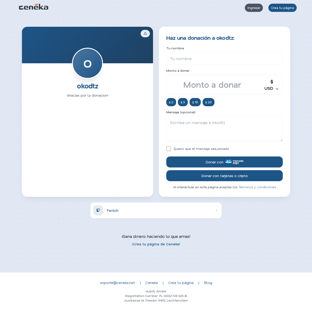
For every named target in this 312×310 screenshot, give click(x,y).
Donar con (214, 161)
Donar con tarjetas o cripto (224, 175)
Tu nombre (175, 48)
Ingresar (254, 7)
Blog (208, 282)
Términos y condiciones (257, 187)
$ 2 (171, 102)
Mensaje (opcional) (181, 112)
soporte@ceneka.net (117, 282)
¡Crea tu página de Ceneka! (156, 243)
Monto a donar (177, 70)
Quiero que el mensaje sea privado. (202, 148)
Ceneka (151, 282)
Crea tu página (282, 7)
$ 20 (208, 102)
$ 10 (195, 102)
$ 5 (183, 102)
